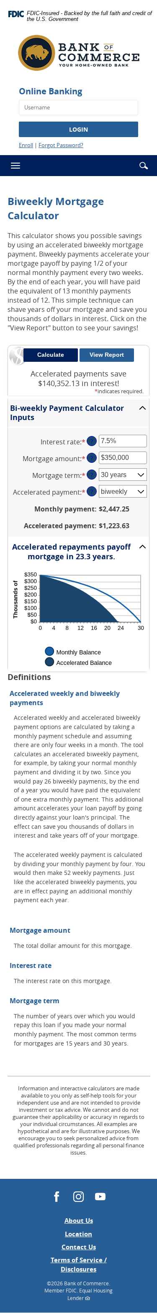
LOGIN (78, 129)
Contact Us (79, 1247)
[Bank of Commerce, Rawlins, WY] (78, 56)
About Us (78, 1220)
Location (78, 1234)
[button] (143, 165)
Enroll (26, 145)
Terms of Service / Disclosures (79, 1264)
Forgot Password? (61, 145)
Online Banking (50, 91)
